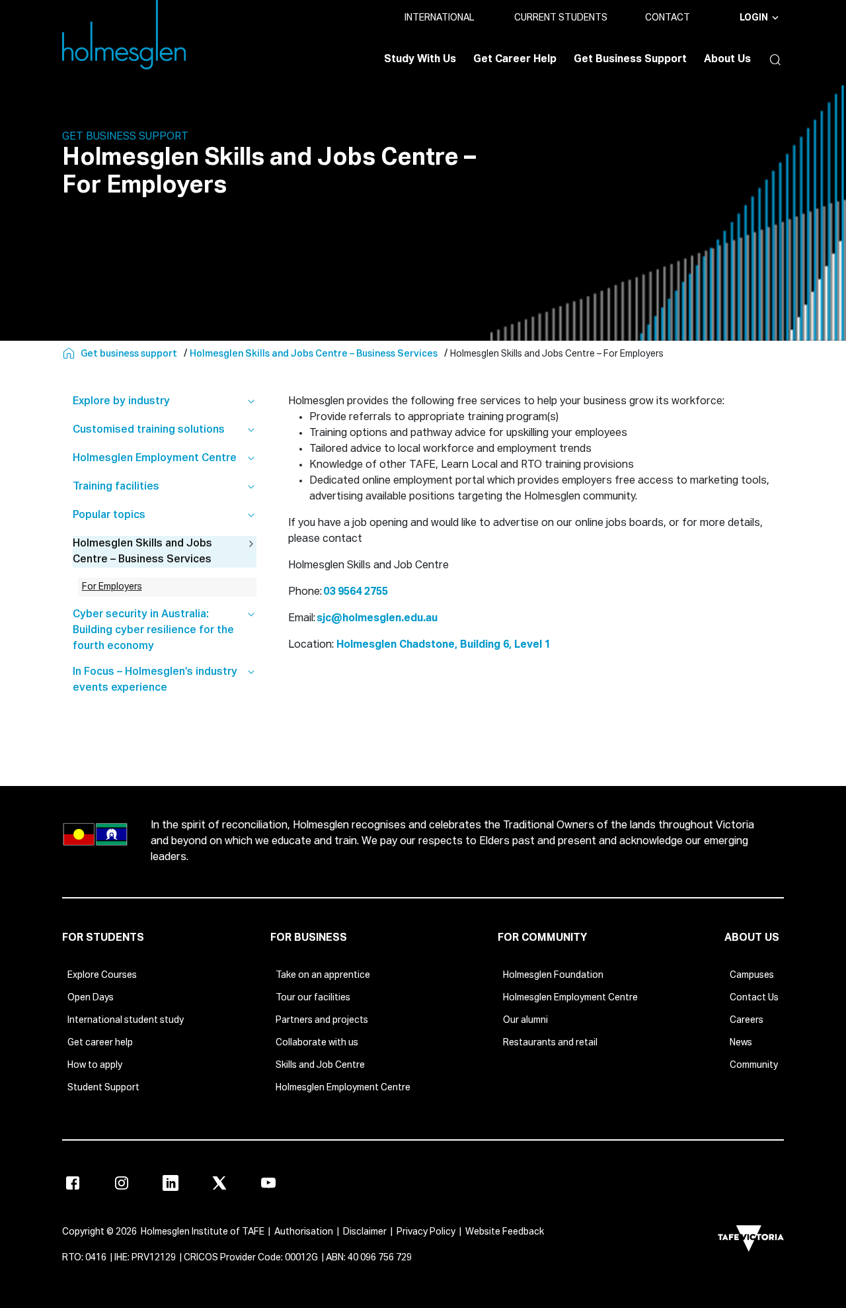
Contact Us (754, 997)
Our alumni (525, 1020)
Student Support (103, 1087)
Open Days (90, 997)
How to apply (94, 1065)
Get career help (100, 1042)
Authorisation (303, 1232)
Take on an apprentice (323, 975)
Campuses (752, 975)
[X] (219, 1183)
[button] (772, 59)
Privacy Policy (426, 1232)
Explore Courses (102, 975)
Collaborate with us (317, 1042)
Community (754, 1065)
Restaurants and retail (550, 1042)
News (741, 1042)
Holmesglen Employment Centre (343, 1087)
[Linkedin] (170, 1183)
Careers (746, 1020)
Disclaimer (365, 1232)
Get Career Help (515, 59)
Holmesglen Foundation (553, 975)
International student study (125, 1020)
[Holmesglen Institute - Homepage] (70, 354)
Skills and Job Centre (320, 1065)
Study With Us (420, 59)
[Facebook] (72, 1183)
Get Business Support (630, 59)
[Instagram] (121, 1183)
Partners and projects (322, 1020)
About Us (727, 59)
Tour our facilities (313, 997)
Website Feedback (504, 1232)
